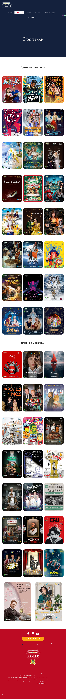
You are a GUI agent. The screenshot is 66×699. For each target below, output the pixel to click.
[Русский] (63, 15)
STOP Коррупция (41, 683)
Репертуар (19, 12)
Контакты (31, 17)
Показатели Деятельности (41, 679)
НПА (41, 674)
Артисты (38, 12)
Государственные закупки (41, 677)
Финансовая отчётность (41, 675)
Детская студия (50, 12)
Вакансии (41, 681)
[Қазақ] (65, 15)
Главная (9, 12)
